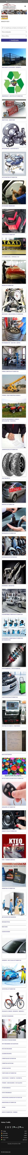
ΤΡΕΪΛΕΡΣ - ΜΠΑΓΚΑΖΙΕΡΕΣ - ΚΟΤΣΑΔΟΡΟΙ (12, 1083)
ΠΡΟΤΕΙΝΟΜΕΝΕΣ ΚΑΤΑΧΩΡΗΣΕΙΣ (10, 1043)
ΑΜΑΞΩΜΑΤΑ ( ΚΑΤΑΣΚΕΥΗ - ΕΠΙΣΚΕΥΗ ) (11, 67)
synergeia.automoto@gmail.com (14, 1)
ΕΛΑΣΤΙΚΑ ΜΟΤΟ (6, 478)
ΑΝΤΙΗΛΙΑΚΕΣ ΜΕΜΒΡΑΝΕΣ (8, 206)
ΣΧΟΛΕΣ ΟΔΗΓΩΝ (6, 1068)
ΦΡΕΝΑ (3, 1107)
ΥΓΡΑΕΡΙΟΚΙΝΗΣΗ (6, 1087)
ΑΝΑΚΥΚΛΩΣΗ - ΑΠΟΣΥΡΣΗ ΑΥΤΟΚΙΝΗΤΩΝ (12, 96)
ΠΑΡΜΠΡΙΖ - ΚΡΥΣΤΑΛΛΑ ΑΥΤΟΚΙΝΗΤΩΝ (11, 960)
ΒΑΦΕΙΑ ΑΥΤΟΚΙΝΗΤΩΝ (7, 285)
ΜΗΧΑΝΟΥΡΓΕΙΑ (6, 922)
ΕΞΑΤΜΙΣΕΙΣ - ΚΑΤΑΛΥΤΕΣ (8, 585)
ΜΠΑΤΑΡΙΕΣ (5, 926)
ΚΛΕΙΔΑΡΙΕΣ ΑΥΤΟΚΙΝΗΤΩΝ (8, 807)
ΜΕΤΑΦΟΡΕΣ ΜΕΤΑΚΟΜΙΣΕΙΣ (9, 917)
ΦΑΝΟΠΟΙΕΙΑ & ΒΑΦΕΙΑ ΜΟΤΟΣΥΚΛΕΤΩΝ (12, 1097)
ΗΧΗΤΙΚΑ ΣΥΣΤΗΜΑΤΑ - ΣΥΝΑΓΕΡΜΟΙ (11, 726)
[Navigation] (25, 6)
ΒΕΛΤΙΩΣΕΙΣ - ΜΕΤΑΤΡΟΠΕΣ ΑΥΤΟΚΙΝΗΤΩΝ (12, 314)
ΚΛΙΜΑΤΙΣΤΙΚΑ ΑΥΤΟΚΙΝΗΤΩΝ (9, 831)
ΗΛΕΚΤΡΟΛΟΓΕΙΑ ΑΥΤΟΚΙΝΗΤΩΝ (10, 697)
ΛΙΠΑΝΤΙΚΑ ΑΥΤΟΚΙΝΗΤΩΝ (8, 888)
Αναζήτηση (15, 40)
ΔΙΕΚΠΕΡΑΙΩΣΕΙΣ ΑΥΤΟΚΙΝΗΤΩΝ (9, 449)
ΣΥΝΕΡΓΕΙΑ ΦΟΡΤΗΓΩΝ (7, 1063)
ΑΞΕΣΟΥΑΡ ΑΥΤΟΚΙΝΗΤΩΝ (8, 234)
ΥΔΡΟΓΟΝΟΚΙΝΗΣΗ (6, 1092)
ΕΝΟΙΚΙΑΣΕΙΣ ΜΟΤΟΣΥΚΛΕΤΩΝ (9, 557)
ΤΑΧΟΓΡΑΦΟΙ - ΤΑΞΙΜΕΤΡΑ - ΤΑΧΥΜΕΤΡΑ (12, 1078)
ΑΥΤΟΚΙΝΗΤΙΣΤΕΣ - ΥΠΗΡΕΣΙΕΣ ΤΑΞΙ (10, 256)
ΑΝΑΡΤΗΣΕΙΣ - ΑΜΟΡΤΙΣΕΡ (8, 120)
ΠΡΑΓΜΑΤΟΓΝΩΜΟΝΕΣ (7, 1016)
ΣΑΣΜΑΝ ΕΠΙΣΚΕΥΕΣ (7, 1053)
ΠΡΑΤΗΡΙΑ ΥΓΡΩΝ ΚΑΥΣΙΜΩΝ (9, 1040)
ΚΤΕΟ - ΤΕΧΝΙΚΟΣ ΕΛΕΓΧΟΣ (8, 859)
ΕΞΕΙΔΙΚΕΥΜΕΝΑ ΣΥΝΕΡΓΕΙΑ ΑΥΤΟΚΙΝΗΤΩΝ (12, 614)
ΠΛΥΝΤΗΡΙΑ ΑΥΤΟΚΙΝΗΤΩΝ (8, 989)
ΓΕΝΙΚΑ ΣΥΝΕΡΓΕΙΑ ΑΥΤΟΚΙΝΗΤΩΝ (10, 371)
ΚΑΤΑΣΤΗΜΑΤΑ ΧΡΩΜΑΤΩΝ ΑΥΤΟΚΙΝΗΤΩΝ (12, 778)
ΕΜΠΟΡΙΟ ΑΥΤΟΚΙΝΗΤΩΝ (8, 504)
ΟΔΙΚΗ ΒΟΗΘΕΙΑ (6, 931)
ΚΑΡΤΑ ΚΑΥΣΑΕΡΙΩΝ (7, 754)
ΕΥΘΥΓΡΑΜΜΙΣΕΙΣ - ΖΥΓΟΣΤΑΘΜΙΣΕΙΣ (11, 668)
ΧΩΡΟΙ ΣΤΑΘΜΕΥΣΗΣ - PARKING (9, 1112)
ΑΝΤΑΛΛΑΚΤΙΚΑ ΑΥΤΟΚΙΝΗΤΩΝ (9, 177)
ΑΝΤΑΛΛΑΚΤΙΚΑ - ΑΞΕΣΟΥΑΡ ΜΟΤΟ (10, 148)
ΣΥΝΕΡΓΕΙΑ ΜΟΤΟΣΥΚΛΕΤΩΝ (9, 1058)
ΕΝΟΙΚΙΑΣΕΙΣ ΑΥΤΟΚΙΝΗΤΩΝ (9, 533)
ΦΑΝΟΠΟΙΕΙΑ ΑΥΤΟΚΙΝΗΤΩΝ (9, 1102)
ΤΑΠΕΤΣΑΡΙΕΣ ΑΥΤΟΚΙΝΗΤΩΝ (9, 1073)
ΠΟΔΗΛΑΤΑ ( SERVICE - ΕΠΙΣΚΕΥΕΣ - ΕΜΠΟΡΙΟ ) (13, 1011)
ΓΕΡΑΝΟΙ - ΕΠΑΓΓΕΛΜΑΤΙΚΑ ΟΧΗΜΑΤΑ (11, 395)
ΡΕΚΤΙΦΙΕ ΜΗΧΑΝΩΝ (7, 1048)
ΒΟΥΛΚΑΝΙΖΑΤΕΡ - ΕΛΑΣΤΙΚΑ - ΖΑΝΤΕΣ (11, 342)
